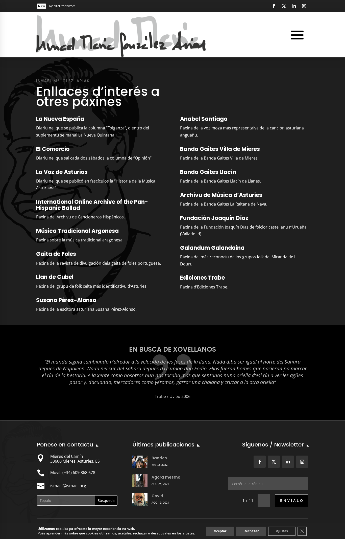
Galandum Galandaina (212, 248)
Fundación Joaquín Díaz (214, 218)
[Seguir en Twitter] (274, 462)
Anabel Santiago (203, 119)
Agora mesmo (166, 477)
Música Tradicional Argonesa (77, 231)
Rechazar (251, 531)
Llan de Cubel (54, 277)
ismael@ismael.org (68, 485)
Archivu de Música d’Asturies (221, 195)
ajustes (188, 533)
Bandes (159, 458)
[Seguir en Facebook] (274, 6)
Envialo (292, 500)
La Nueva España (60, 119)
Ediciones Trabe (202, 278)
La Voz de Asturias (62, 172)
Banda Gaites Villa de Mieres (220, 149)
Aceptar (220, 531)
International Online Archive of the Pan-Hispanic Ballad (92, 205)
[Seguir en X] (284, 6)
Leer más (64, 6)
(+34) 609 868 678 (78, 472)
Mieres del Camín (66, 456)
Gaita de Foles (56, 254)
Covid (157, 496)
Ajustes (282, 531)
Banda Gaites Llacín (208, 172)
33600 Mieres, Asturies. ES (75, 461)
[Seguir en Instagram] (304, 6)
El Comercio (52, 149)
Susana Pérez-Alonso (66, 300)
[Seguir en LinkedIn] (294, 6)
